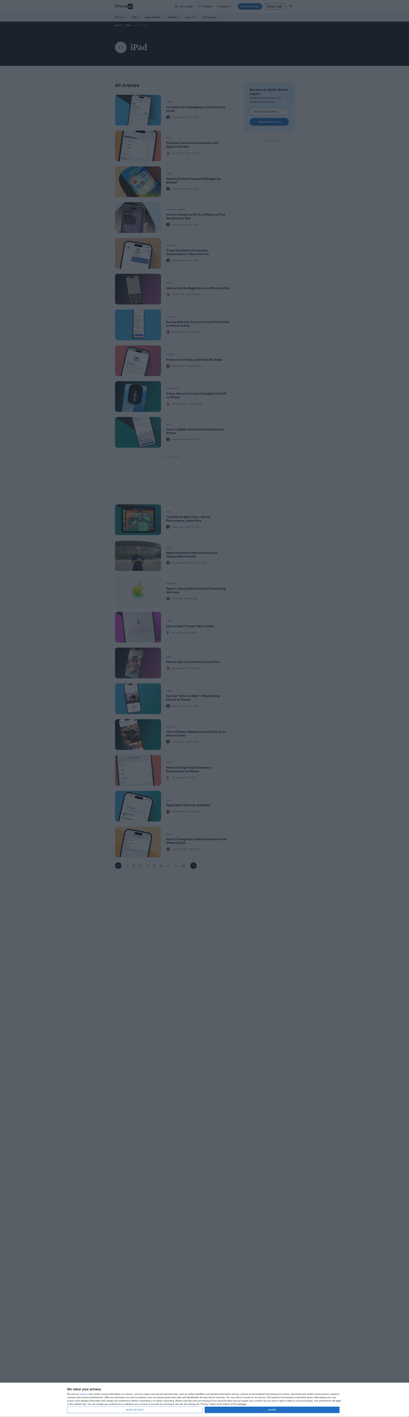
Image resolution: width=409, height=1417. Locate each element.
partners (84, 1394)
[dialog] (204, 1400)
